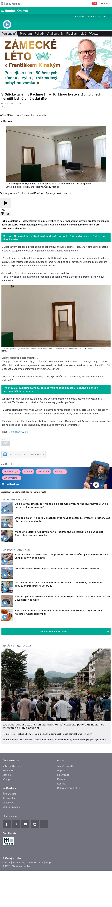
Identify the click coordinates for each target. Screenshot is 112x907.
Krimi (27, 471)
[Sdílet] (7, 214)
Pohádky (42, 471)
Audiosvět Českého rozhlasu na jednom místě (23, 492)
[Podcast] (2, 214)
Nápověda (62, 770)
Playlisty (71, 33)
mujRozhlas (7, 464)
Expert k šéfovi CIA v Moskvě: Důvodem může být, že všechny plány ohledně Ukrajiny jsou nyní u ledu (54, 739)
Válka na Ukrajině (12, 766)
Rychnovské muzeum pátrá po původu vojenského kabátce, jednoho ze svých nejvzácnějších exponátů (50, 389)
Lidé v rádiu (63, 775)
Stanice (7, 775)
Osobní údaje (19, 862)
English (49, 862)
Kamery (107, 16)
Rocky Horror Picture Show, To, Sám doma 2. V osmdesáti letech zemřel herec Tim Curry (47, 734)
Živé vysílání (10, 477)
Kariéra (61, 779)
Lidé (83, 33)
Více (93, 33)
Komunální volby (12, 770)
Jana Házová (36, 186)
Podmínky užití (36, 862)
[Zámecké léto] (56, 63)
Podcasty (8, 802)
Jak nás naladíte (66, 766)
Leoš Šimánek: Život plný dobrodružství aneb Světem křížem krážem (57, 568)
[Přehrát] (5, 203)
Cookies (6, 862)
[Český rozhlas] (10, 3)
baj (26, 431)
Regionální (8, 33)
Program (79, 16)
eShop (6, 779)
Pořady (39, 33)
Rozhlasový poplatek (68, 788)
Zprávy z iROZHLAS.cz (17, 646)
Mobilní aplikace (11, 807)
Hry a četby (10, 471)
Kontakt (61, 783)
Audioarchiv (94, 16)
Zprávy (5, 107)
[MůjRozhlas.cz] (6, 121)
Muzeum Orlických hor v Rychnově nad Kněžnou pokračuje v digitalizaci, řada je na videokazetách (54, 238)
